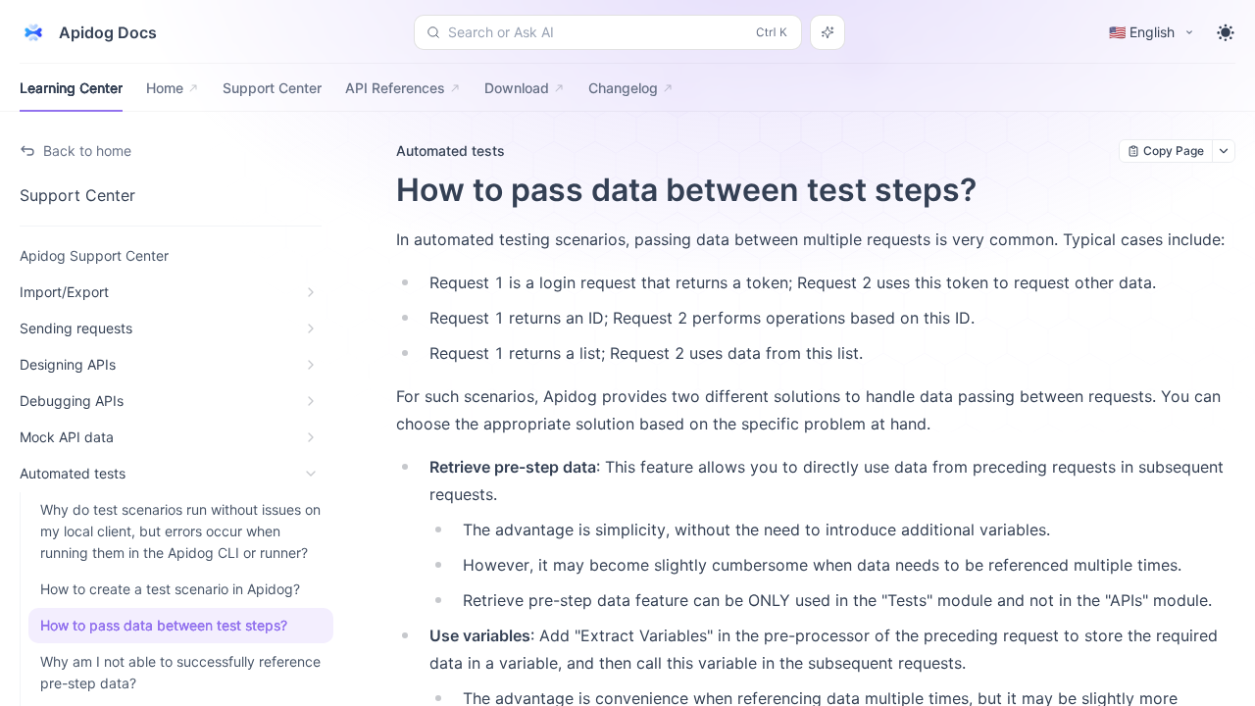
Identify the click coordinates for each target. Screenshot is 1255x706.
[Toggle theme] (1225, 32)
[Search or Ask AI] (827, 32)
